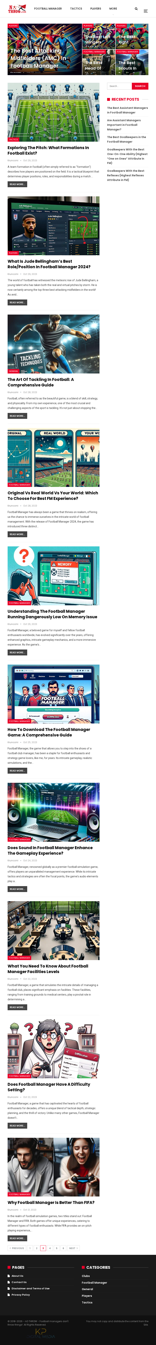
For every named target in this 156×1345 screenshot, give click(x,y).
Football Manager (48, 8)
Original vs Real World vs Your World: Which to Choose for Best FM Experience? (53, 495)
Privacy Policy (21, 1295)
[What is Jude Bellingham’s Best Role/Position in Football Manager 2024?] (53, 225)
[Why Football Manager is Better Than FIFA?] (53, 1167)
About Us (17, 1276)
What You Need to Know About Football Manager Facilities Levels (48, 968)
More (113, 8)
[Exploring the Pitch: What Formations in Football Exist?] (53, 112)
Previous (17, 1248)
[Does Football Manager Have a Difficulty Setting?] (53, 1048)
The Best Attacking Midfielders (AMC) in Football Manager (38, 58)
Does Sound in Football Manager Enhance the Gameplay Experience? (50, 850)
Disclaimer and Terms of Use (30, 1288)
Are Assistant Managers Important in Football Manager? (124, 124)
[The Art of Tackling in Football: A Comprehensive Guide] (53, 344)
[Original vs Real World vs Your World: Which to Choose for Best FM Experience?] (53, 457)
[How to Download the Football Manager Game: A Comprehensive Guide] (53, 694)
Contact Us (19, 1282)
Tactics (76, 8)
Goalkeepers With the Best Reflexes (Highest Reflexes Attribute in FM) (125, 175)
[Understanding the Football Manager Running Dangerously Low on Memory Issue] (53, 575)
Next (72, 1248)
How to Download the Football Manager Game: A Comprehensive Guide (49, 732)
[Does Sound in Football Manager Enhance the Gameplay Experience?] (53, 812)
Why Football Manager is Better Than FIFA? (51, 1202)
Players (95, 8)
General (13, 371)
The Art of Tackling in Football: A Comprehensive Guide (41, 382)
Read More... (17, 184)
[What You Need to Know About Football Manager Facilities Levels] (53, 930)
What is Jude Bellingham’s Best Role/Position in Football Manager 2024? (49, 264)
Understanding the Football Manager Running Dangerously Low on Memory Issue (52, 614)
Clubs (86, 1276)
